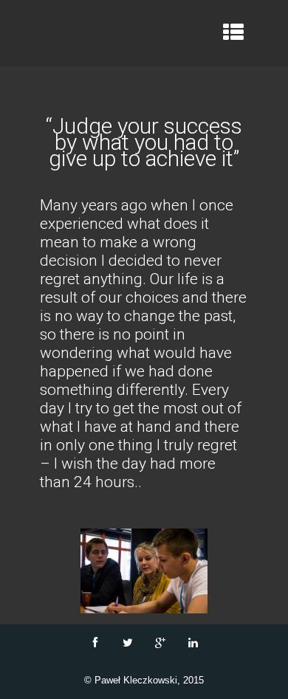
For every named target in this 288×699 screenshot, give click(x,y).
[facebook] (95, 642)
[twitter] (128, 642)
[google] (160, 642)
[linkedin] (193, 642)
